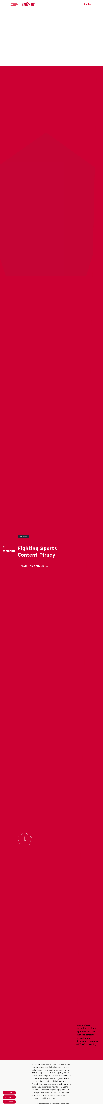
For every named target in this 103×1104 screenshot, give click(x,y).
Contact (88, 4)
